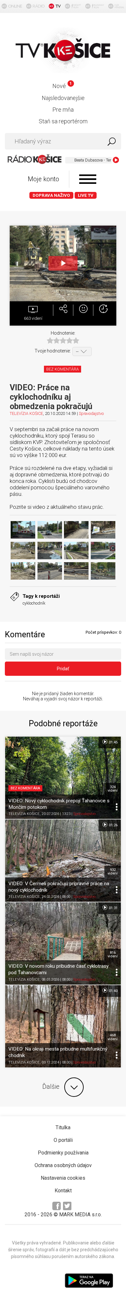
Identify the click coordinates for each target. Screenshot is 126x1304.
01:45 (113, 742)
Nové (61, 86)
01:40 (113, 991)
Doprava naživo (51, 195)
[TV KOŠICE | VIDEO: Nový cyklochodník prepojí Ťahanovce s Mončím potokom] (63, 778)
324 (113, 789)
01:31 (113, 908)
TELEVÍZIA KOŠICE (26, 413)
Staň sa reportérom (63, 121)
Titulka (63, 1127)
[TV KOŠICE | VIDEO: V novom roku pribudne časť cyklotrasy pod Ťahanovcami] (63, 943)
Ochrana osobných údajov (63, 1165)
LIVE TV (85, 195)
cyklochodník (34, 603)
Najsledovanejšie (63, 98)
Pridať (63, 668)
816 (113, 954)
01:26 (113, 825)
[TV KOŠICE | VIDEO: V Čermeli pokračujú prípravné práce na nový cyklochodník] (63, 860)
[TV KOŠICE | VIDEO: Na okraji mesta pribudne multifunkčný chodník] (63, 1026)
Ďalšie (50, 1086)
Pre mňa (63, 109)
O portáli (63, 1140)
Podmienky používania (63, 1153)
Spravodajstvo (91, 413)
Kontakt (63, 1190)
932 (113, 871)
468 (113, 1037)
